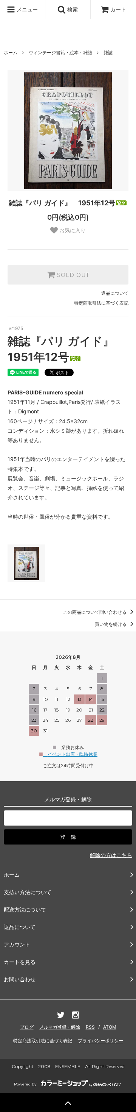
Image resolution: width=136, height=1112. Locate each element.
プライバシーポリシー (100, 1040)
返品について (114, 293)
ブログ (27, 1027)
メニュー (26, 9)
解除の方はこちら (111, 855)
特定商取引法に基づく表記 (101, 303)
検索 (72, 9)
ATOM (109, 1027)
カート (118, 9)
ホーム (10, 52)
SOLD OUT (72, 274)
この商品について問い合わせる (95, 612)
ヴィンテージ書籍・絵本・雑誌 (60, 52)
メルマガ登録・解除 (59, 1027)
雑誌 (108, 52)
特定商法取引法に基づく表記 (42, 1040)
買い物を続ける (111, 624)
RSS (90, 1027)
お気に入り (72, 230)
